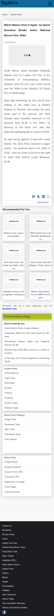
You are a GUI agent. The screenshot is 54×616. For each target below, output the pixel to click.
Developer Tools (12, 424)
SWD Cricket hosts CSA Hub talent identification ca (40, 236)
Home (4, 14)
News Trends (8, 556)
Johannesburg (11, 373)
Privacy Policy (8, 534)
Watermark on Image (15, 482)
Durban (8, 388)
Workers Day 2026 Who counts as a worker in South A (27, 351)
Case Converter (12, 492)
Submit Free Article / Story (13, 547)
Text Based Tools (13, 434)
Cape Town (10, 378)
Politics (5, 573)
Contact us (7, 526)
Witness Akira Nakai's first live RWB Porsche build (40, 294)
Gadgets (6, 590)
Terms (5, 539)
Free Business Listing (17, 316)
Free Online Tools (10, 551)
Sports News (16, 14)
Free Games (11, 439)
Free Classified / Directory (13, 603)
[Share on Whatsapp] (48, 197)
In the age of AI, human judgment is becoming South (27, 360)
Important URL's (9, 560)
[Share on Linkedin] (43, 197)
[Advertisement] (27, 180)
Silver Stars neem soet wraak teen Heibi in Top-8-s (13, 265)
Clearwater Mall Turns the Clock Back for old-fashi (27, 334)
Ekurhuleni (10, 383)
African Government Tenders (14, 607)
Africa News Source (11, 564)
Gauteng (9, 398)
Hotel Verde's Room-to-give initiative (22, 328)
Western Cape (11, 408)
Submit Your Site (9, 543)
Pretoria (8, 393)
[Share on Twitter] (38, 197)
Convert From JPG (13, 472)
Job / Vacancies (9, 594)
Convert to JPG (12, 477)
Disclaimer (6, 530)
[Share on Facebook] (33, 197)
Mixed (5, 577)
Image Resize (11, 462)
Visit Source (43, 202)
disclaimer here (9, 309)
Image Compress (13, 467)
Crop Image (10, 487)
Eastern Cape (11, 403)
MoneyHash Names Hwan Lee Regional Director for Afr (27, 343)
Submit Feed (7, 569)
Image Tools (10, 419)
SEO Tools (10, 429)
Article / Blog (8, 599)
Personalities (8, 586)
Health (5, 582)
